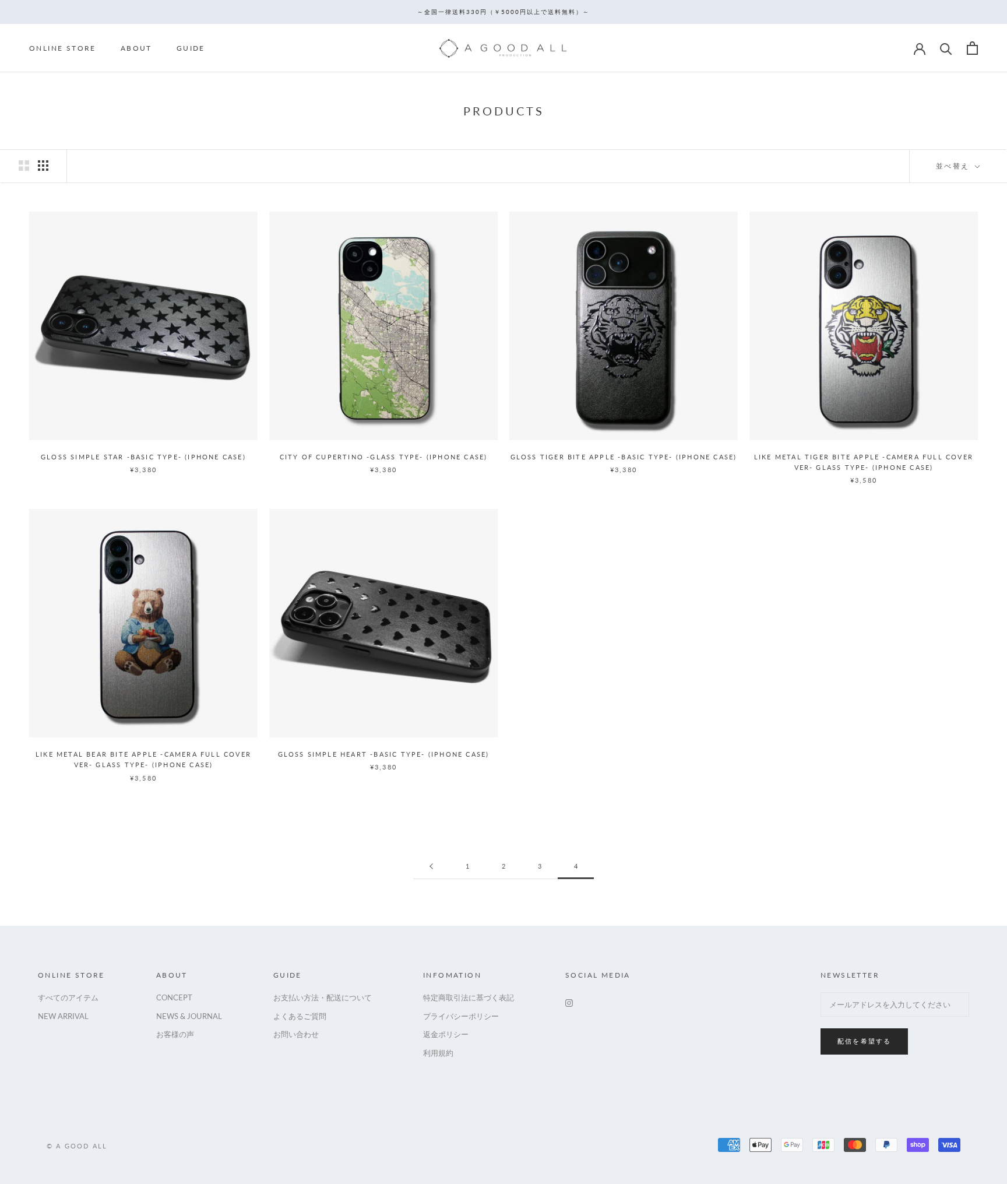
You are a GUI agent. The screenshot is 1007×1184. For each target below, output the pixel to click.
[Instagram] (569, 1002)
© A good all (77, 1146)
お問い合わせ (296, 1034)
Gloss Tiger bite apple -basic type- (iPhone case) (623, 457)
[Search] (946, 48)
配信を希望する (864, 1041)
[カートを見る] (972, 48)
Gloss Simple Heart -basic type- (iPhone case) (384, 754)
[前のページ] (431, 866)
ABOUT (136, 48)
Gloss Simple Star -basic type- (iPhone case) (143, 457)
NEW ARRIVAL (63, 1016)
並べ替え (954, 165)
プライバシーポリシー (461, 1016)
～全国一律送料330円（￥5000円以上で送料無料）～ (503, 11)
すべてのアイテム (68, 997)
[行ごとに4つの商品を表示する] (43, 165)
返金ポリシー (446, 1034)
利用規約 (438, 1052)
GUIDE (191, 48)
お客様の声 (175, 1034)
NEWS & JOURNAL (189, 1016)
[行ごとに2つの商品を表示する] (24, 165)
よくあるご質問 (299, 1016)
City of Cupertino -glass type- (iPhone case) (384, 457)
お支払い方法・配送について (322, 997)
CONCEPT (174, 997)
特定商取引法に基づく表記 (468, 997)
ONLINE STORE (62, 48)
